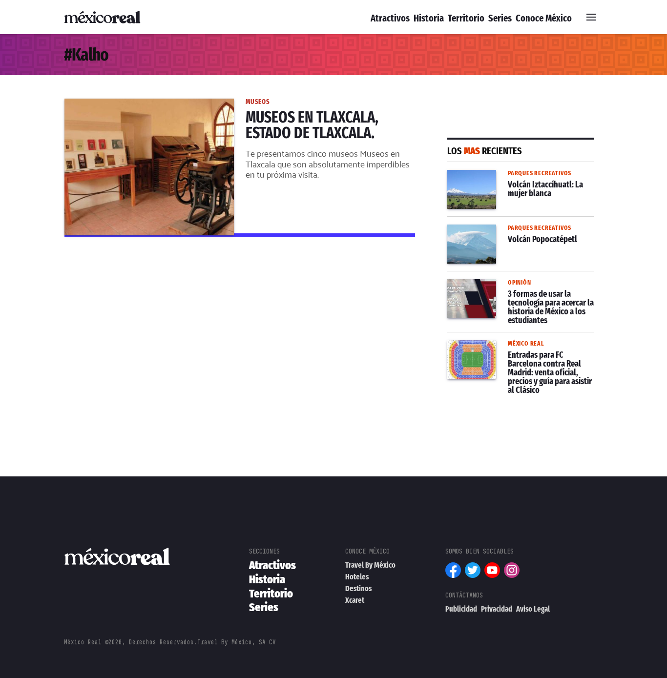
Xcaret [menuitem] (354, 600)
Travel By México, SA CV (236, 642)
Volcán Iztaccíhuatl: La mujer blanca (513, 176)
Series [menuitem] (500, 18)
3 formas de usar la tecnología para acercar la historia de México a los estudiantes (513, 296)
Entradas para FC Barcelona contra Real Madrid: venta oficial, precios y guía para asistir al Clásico (513, 357)
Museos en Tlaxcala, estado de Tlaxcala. (139, 104)
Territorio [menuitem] (466, 18)
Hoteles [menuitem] (357, 576)
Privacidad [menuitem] (496, 609)
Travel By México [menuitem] (370, 565)
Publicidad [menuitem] (461, 609)
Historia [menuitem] (429, 18)
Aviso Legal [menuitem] (533, 609)
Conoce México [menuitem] (544, 18)
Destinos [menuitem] (358, 588)
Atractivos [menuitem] (390, 18)
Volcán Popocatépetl (485, 230)
